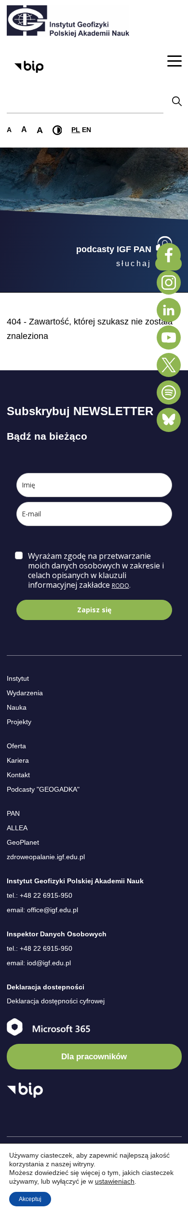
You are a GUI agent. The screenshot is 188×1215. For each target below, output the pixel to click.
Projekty (19, 722)
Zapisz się (94, 609)
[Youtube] (169, 337)
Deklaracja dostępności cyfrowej (56, 1001)
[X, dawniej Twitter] (169, 365)
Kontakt (18, 775)
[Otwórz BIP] (25, 1090)
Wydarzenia (25, 693)
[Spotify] (169, 392)
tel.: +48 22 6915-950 (39, 895)
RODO (120, 585)
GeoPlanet (23, 842)
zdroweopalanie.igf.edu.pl (46, 857)
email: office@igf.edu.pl (42, 910)
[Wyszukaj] (177, 101)
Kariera (18, 760)
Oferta (16, 746)
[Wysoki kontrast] (57, 130)
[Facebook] (169, 255)
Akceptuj (30, 1199)
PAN (13, 813)
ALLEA (17, 828)
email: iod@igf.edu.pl (39, 963)
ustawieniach (114, 1181)
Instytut (18, 678)
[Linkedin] (169, 310)
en (86, 130)
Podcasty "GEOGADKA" (43, 789)
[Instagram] (169, 282)
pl (75, 130)
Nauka (17, 707)
